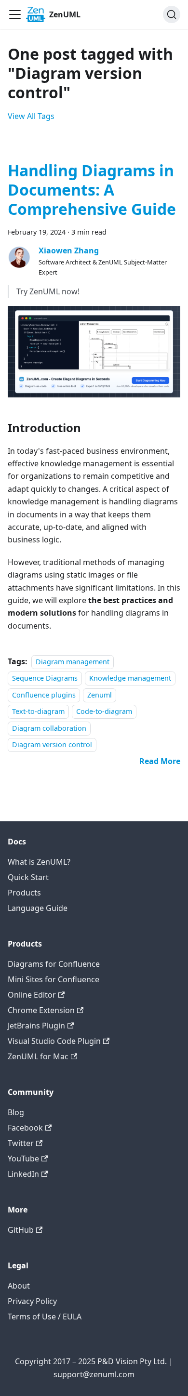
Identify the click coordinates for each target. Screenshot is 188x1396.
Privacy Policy (32, 1301)
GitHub (21, 1230)
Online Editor (32, 994)
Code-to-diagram (104, 711)
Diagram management (72, 661)
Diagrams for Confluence (54, 964)
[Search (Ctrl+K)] (171, 14)
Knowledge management (130, 678)
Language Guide (37, 908)
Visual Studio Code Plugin (54, 1041)
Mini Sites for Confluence (53, 979)
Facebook (25, 1127)
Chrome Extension (41, 1010)
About (19, 1285)
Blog (16, 1112)
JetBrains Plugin (36, 1025)
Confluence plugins (44, 694)
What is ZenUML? (39, 861)
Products (24, 892)
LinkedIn (23, 1174)
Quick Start (28, 877)
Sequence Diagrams (45, 678)
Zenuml (99, 694)
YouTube (23, 1158)
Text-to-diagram (38, 711)
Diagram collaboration (49, 728)
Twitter (21, 1143)
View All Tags (31, 116)
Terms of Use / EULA (44, 1316)
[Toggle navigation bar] (15, 14)
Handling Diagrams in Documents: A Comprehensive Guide (92, 189)
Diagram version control (52, 744)
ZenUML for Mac (38, 1056)
